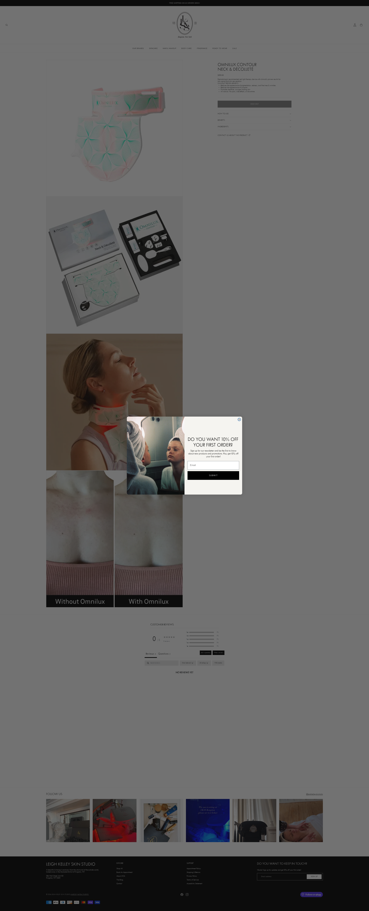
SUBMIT (213, 475)
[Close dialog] (239, 419)
